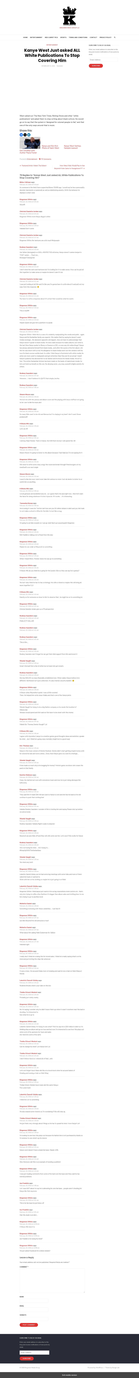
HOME (25, 37)
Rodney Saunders (26, 247)
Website (23, 1315)
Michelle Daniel (26, 903)
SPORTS (63, 37)
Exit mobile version (69, 1375)
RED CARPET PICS (51, 37)
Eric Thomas (24, 746)
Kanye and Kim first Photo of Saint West (51, 147)
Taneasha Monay (26, 503)
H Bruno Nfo (24, 424)
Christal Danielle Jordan (29, 211)
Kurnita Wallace (26, 775)
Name (22, 1297)
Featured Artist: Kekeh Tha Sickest (34, 166)
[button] (21, 134)
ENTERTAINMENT (36, 37)
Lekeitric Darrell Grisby (29, 886)
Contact (93, 37)
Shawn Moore (25, 394)
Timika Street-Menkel (28, 992)
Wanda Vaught (25, 661)
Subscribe (96, 66)
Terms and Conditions (78, 37)
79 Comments (46, 159)
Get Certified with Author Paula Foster (28, 151)
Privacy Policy (105, 37)
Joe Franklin (24, 1183)
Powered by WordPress (95, 1368)
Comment (24, 1267)
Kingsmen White (26, 199)
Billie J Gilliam (25, 182)
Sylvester (60, 66)
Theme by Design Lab (112, 1368)
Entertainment (52, 45)
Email (22, 1306)
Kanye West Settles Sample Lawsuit (72, 147)
